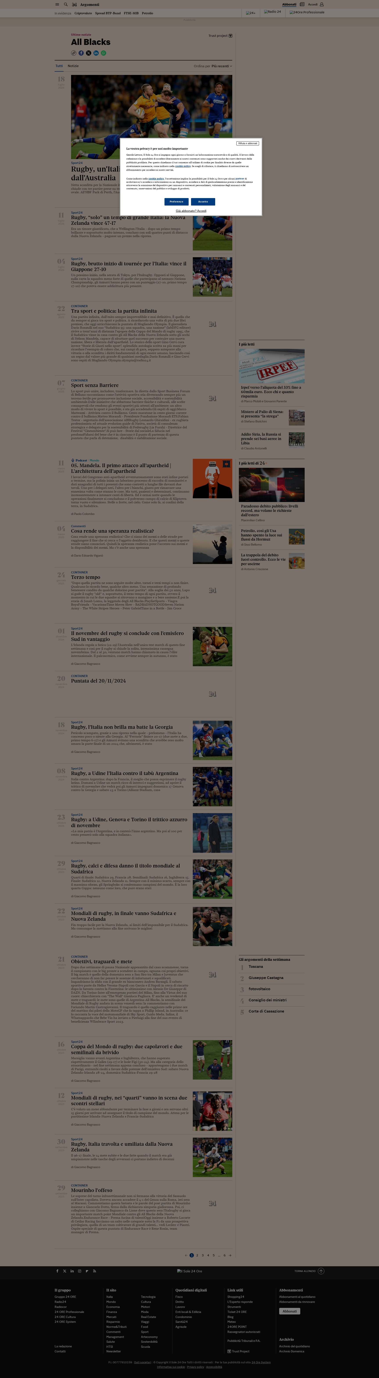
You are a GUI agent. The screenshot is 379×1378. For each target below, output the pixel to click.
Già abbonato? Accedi (191, 211)
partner (240, 178)
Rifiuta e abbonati (247, 143)
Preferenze (176, 201)
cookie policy (183, 166)
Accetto (203, 201)
